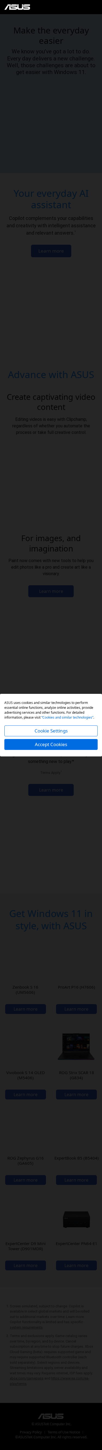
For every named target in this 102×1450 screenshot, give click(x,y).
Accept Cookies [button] (51, 744)
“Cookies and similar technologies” (67, 717)
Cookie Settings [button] (51, 731)
